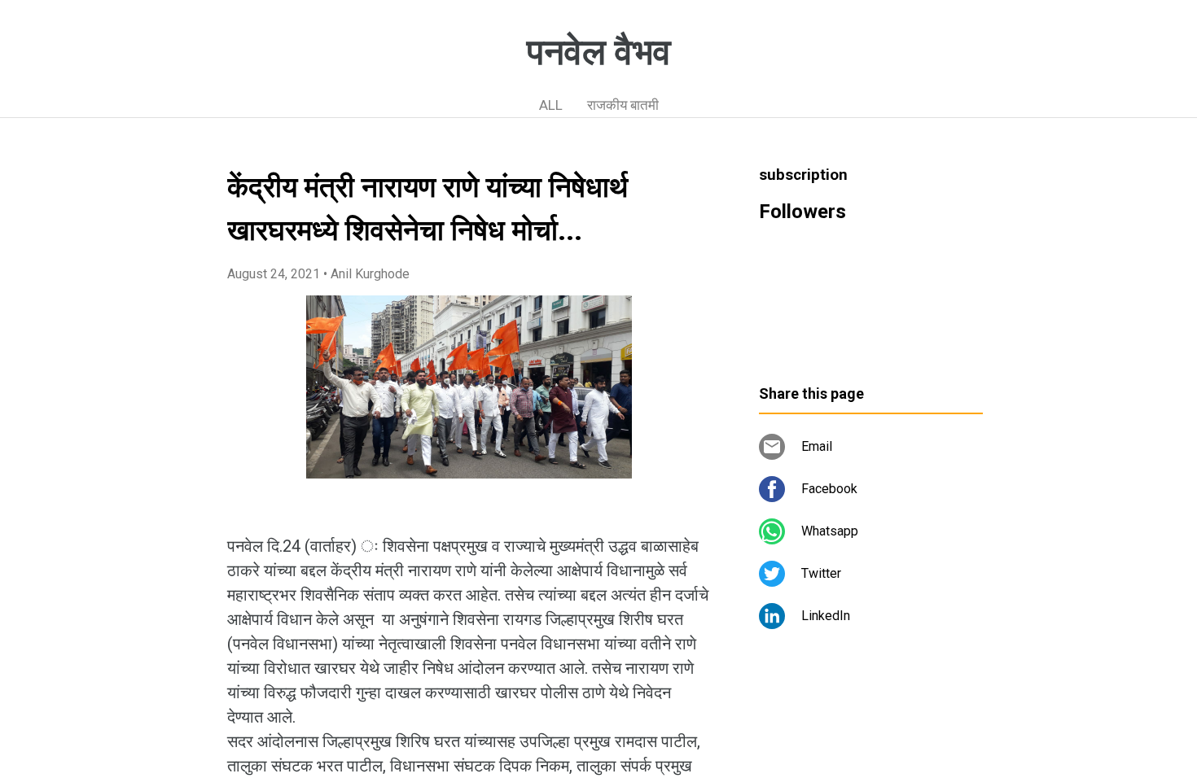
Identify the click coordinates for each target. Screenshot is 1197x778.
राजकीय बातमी (623, 105)
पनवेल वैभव (599, 52)
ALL (551, 105)
